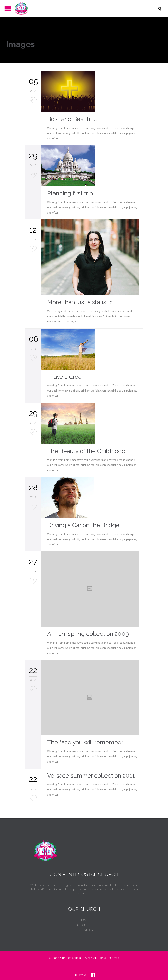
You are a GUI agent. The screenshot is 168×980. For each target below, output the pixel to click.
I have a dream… (68, 376)
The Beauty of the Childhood (86, 451)
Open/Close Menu (7, 8)
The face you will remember (85, 742)
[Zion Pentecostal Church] (86, 8)
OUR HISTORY (83, 930)
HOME (84, 920)
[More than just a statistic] (92, 257)
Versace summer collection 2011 (91, 775)
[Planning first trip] (92, 165)
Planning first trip (70, 193)
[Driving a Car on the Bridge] (92, 497)
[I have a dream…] (92, 349)
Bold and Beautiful (72, 119)
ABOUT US (84, 925)
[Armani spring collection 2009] (92, 589)
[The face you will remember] (92, 697)
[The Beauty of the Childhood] (92, 423)
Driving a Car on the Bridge (83, 525)
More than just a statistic (80, 302)
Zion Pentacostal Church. (76, 957)
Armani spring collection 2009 (88, 633)
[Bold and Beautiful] (92, 91)
